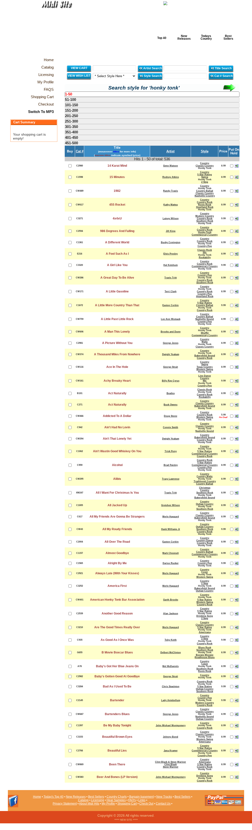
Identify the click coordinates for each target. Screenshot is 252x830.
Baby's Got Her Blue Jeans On (117, 666)
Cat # (79, 151)
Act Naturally (117, 393)
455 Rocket (117, 204)
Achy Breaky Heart (117, 380)
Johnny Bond (170, 737)
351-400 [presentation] (71, 132)
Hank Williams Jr (170, 529)
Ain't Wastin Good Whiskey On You (117, 451)
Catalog (83, 800)
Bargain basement (141, 796)
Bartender (117, 700)
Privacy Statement (65, 803)
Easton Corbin (170, 305)
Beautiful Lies (117, 750)
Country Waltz (205, 476)
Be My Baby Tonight (117, 725)
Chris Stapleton (170, 686)
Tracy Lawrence (170, 479)
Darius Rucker (171, 563)
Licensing (97, 800)
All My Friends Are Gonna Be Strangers (117, 516)
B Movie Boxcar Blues (117, 652)
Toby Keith (171, 640)
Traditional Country (205, 481)
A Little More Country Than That (117, 305)
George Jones (170, 343)
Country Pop (205, 246)
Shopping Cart (127, 803)
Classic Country (205, 165)
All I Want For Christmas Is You (117, 492)
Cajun (204, 664)
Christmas (204, 488)
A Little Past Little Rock (117, 319)
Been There (117, 764)
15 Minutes (117, 177)
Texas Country (205, 367)
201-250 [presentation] (71, 116)
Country (204, 163)
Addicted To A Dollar (117, 416)
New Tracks (164, 796)
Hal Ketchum (170, 265)
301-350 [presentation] (71, 127)
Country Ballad (204, 191)
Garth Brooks (170, 599)
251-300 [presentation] (71, 121)
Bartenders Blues (117, 714)
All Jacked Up (117, 505)
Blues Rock (204, 647)
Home (37, 796)
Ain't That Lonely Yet (117, 438)
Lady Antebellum (170, 700)
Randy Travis (170, 191)
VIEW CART (79, 68)
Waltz (205, 342)
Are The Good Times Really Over (117, 627)
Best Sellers (228, 37)
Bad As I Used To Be (117, 686)
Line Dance (204, 376)
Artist (170, 151)
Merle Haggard (170, 516)
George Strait (170, 367)
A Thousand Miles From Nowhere (117, 354)
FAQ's (132, 800)
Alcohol (117, 465)
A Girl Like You (117, 265)
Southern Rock (204, 221)
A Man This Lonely (117, 331)
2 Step (204, 182)
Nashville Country (205, 196)
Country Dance (204, 540)
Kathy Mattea (170, 204)
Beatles (171, 393)
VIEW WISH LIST (79, 75)
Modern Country (204, 216)
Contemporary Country (205, 235)
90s (204, 380)
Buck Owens (170, 404)
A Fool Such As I (117, 253)
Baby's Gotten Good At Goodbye (117, 676)
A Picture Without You (117, 343)
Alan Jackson (170, 613)
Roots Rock (204, 204)
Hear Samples (116, 800)
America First (117, 586)
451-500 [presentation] (71, 143)
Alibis (117, 479)
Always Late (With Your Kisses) (117, 573)
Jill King (170, 231)
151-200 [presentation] (71, 110)
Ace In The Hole (117, 367)
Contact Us (163, 803)
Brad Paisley (171, 465)
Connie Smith (170, 427)
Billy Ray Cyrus (170, 380)
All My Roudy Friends (117, 529)
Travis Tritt (170, 277)
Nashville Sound (204, 319)
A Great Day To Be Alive (117, 277)
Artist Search (152, 68)
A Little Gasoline (117, 291)
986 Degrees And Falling (117, 231)
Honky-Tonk (204, 232)
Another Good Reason (117, 613)
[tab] (152, 94)
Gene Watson (170, 165)
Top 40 (161, 38)
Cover (204, 572)
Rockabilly (205, 257)
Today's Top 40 (53, 796)
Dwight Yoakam (170, 354)
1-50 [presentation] (68, 94)
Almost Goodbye (117, 553)
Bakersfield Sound (204, 355)
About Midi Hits (89, 803)
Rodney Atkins (170, 177)
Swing (204, 177)
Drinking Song (204, 616)
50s (204, 252)
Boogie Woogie (204, 655)
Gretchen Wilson (170, 505)
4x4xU (117, 218)
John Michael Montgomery (171, 725)
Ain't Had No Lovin (117, 427)
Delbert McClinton (170, 652)
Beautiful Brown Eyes (117, 737)
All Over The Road (117, 541)
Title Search (223, 68)
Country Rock (204, 202)
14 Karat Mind (117, 165)
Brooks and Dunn (171, 331)
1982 (117, 191)
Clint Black (170, 764)
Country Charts (117, 796)
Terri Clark (170, 291)
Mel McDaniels (170, 666)
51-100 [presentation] (70, 99)
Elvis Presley (170, 254)
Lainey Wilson (171, 218)
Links (141, 800)
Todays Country (206, 37)
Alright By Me (117, 563)
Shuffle (205, 333)
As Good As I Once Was (117, 640)
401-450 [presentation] (71, 137)
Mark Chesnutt (170, 553)
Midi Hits (54, 30)
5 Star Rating (204, 174)
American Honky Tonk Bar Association (117, 599)
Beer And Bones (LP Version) (117, 777)
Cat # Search (223, 76)
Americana (205, 632)
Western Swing (204, 369)
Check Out (146, 803)
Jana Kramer (171, 750)
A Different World (117, 242)
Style (204, 151)
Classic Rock (204, 250)
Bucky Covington (170, 242)
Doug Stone (170, 416)
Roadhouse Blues (205, 657)
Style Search (152, 76)
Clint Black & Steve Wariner (170, 762)
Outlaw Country (204, 504)
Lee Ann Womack (170, 319)
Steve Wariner (170, 767)
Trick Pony (171, 451)
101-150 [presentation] (71, 105)
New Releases (184, 37)
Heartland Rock (204, 207)
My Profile (108, 803)
